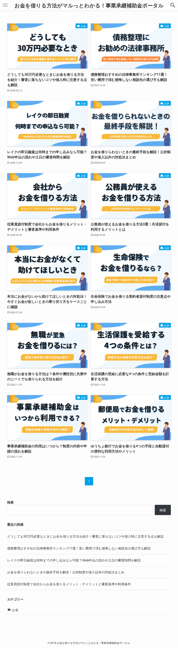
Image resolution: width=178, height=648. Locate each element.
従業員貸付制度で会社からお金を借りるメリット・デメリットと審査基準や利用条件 (69, 584)
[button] (173, 5)
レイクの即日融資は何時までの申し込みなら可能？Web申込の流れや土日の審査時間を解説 (74, 560)
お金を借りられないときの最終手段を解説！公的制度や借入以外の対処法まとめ (65, 572)
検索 (10, 502)
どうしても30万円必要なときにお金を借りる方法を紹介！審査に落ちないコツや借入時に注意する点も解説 (85, 536)
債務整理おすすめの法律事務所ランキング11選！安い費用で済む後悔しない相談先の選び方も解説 (79, 548)
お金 (15, 609)
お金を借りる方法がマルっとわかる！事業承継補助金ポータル (89, 5)
